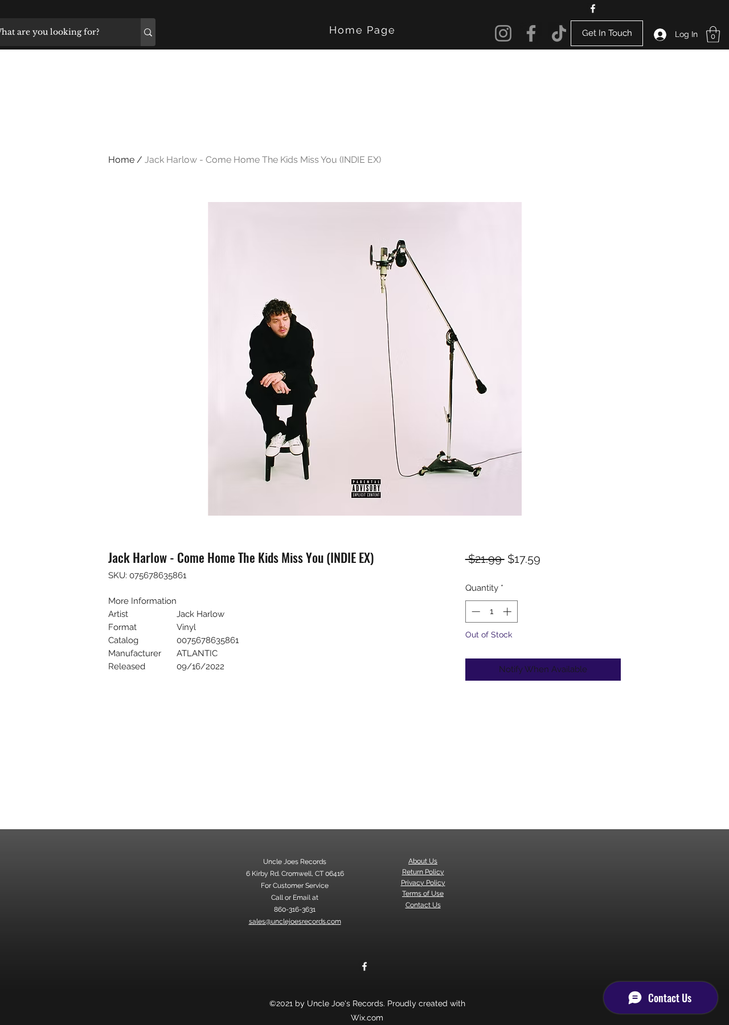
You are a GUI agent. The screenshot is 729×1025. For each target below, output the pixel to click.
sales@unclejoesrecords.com (295, 921)
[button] (713, 34)
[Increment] (508, 611)
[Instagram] (503, 33)
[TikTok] (559, 33)
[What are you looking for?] (148, 32)
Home (121, 159)
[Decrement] (474, 611)
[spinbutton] (491, 611)
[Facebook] (593, 8)
